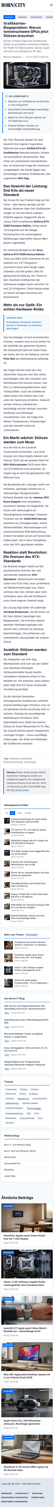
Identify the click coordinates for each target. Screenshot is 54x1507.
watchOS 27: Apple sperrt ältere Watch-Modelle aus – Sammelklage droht (25, 1330)
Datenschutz (11, 1094)
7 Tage (19, 813)
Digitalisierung (12, 1103)
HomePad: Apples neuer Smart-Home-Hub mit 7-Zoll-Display (25, 1237)
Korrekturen (37, 1497)
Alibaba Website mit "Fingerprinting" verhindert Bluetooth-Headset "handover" (25, 1063)
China (36, 1113)
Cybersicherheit (27, 1118)
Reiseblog (9, 1169)
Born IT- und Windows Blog (17, 1145)
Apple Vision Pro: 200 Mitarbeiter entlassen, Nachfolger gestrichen (22, 1422)
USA (29, 1113)
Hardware (9, 17)
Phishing (23, 1089)
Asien (40, 1118)
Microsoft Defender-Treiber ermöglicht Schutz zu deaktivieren (23, 1035)
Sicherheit (10, 1099)
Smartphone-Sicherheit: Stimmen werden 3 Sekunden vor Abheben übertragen (24, 325)
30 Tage (28, 813)
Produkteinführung (14, 1113)
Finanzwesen (11, 1089)
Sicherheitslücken (39, 1099)
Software (34, 1089)
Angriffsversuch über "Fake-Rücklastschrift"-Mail (26, 1021)
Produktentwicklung (13, 762)
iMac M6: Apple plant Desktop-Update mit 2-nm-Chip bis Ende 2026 (27, 1376)
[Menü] (51, 5)
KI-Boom (34, 1094)
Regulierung (23, 1099)
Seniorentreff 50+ (12, 1163)
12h (6, 813)
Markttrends (36, 17)
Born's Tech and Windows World (20, 1151)
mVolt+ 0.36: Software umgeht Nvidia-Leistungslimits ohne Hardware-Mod (25, 1283)
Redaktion (37, 1493)
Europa (23, 1094)
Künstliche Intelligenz (14, 1108)
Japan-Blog (9, 1176)
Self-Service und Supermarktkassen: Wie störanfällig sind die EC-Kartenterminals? (25, 1007)
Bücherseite (10, 1157)
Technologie (30, 762)
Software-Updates (30, 1103)
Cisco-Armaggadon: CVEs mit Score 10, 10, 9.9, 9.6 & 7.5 (26, 1049)
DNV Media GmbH (20, 790)
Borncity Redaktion (12, 57)
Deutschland (11, 1118)
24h (12, 813)
